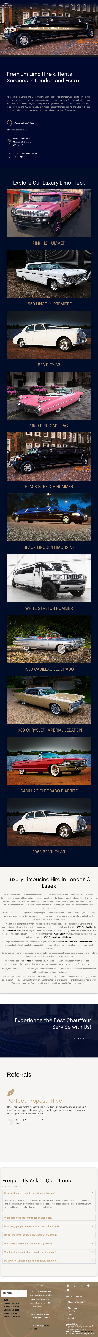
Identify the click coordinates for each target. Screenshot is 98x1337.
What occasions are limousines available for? (28, 1218)
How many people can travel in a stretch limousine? (31, 1226)
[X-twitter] (85, 5)
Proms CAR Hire (10, 1313)
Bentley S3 (49, 365)
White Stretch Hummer (49, 608)
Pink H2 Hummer (49, 243)
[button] (61, 5)
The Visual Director (86, 1332)
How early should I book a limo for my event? (28, 1243)
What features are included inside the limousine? (30, 1252)
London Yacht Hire (12, 1303)
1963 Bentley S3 (49, 852)
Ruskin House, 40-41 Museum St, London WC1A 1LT (22, 141)
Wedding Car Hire (11, 1310)
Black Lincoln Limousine (49, 548)
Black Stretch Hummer (49, 487)
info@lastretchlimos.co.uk (17, 130)
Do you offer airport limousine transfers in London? (31, 1260)
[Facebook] (71, 5)
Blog (6, 1300)
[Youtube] (68, 1290)
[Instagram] (78, 5)
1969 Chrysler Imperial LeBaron (49, 730)
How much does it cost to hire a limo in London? (29, 1193)
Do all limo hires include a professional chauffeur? (30, 1235)
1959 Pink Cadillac (49, 426)
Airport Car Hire (11, 1307)
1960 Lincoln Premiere (49, 304)
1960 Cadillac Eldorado (49, 669)
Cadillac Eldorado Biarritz (49, 791)
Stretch (21, 206)
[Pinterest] (88, 1285)
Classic (21, 266)
